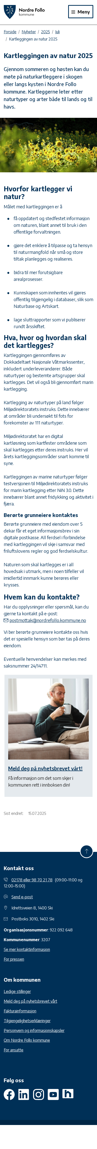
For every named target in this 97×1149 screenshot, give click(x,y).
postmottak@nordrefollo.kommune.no (47, 620)
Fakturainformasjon (20, 1010)
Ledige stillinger (17, 991)
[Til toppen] (86, 851)
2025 (45, 31)
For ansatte (13, 1049)
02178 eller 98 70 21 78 (31, 879)
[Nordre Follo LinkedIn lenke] (67, 1094)
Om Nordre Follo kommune (27, 1040)
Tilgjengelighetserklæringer (27, 1020)
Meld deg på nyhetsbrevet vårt (30, 1001)
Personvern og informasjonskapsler (34, 1030)
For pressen (14, 959)
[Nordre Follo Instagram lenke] (53, 1094)
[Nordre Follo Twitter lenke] (23, 1094)
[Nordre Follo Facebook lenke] (9, 1094)
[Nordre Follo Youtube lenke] (38, 1094)
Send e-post (22, 896)
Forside (10, 31)
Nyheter (29, 31)
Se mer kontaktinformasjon (27, 949)
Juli (57, 31)
